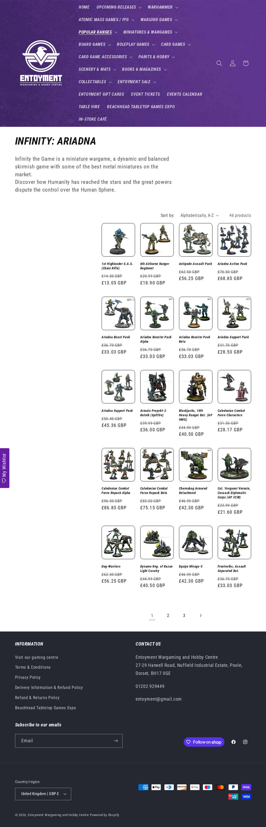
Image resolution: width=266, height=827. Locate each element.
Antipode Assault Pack (195, 264)
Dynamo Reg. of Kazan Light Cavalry (156, 568)
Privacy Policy (28, 677)
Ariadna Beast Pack (116, 337)
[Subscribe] (115, 741)
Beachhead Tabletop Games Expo (45, 707)
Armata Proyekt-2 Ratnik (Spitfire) (153, 413)
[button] (118, 7)
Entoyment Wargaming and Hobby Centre (58, 815)
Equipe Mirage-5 (191, 566)
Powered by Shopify (104, 815)
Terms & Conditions (33, 667)
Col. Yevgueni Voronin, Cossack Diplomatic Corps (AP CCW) (234, 492)
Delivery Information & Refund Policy (49, 687)
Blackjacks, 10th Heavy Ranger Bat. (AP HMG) (195, 415)
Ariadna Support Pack (233, 337)
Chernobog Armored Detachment (193, 490)
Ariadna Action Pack (232, 264)
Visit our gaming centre (36, 657)
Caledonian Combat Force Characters (231, 413)
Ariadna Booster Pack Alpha (156, 339)
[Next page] (200, 615)
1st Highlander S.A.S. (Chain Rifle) (118, 266)
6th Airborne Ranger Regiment (154, 266)
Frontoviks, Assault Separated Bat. (232, 568)
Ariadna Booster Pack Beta (194, 339)
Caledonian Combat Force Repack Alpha (116, 490)
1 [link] (152, 615)
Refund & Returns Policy (37, 697)
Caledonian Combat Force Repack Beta (154, 490)
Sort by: (168, 215)
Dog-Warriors (111, 566)
